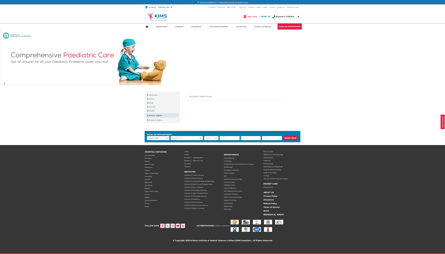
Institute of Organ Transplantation (196, 193)
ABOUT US (269, 192)
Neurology (227, 209)
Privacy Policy (270, 196)
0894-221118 (252, 17)
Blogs (259, 7)
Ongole (147, 170)
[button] (164, 7)
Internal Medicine (230, 188)
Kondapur (148, 158)
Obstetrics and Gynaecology (273, 154)
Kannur (147, 194)
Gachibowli (148, 185)
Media (265, 7)
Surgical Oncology (270, 172)
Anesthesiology (229, 158)
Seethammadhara (151, 200)
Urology (266, 176)
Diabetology (228, 167)
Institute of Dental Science (193, 178)
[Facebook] (162, 226)
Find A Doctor (268, 187)
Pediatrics (267, 160)
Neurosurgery (268, 151)
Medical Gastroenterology (233, 197)
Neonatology (228, 203)
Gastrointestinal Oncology (233, 179)
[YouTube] (178, 226)
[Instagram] (173, 226)
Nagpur (147, 188)
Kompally (187, 163)
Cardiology (228, 161)
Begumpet (148, 182)
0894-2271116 (231, 7)
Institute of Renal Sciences (193, 202)
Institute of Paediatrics (192, 199)
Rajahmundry (149, 164)
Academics (281, 7)
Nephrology (228, 206)
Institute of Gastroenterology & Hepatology (199, 181)
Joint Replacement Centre (233, 191)
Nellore (147, 161)
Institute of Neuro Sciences (193, 187)
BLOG (266, 211)
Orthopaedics (268, 157)
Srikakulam (148, 167)
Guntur (147, 203)
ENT (225, 176)
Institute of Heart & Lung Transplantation (198, 184)
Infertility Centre (229, 185)
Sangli (147, 206)
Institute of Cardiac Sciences (194, 175)
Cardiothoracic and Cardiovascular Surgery (239, 164)
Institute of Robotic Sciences (194, 208)
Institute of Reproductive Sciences (196, 205)
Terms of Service (272, 207)
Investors (251, 7)
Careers (272, 7)
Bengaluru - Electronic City (193, 160)
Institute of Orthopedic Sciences (195, 196)
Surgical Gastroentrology (272, 169)
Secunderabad (150, 155)
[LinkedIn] (183, 226)
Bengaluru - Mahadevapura (193, 157)
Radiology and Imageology (273, 166)
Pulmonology (268, 163)
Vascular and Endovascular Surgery (276, 179)
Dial (208, 2)
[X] (167, 226)
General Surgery (229, 182)
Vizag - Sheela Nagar (152, 173)
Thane (186, 151)
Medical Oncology (230, 200)
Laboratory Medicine (231, 194)
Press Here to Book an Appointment (233, 2)
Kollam (186, 154)
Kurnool (147, 179)
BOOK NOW (291, 138)
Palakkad (187, 166)
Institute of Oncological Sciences (195, 190)
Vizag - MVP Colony (151, 191)
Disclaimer (269, 200)
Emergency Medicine (231, 170)
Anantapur (148, 176)
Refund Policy (270, 203)
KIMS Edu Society (293, 7)
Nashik (147, 197)
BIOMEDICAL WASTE (274, 215)
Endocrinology (229, 173)
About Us (242, 7)
